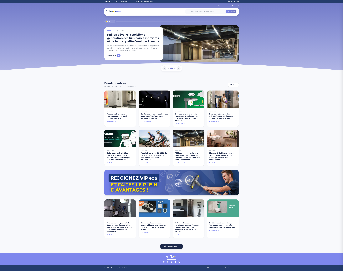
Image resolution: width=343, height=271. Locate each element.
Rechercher (231, 12)
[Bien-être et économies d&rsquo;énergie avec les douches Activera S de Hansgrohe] (223, 109)
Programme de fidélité (145, 1)
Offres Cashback (123, 1)
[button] (168, 68)
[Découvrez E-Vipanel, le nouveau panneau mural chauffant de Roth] (120, 109)
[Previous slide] (164, 68)
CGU (208, 268)
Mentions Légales (217, 268)
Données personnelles (232, 268)
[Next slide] (178, 68)
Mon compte (234, 1)
